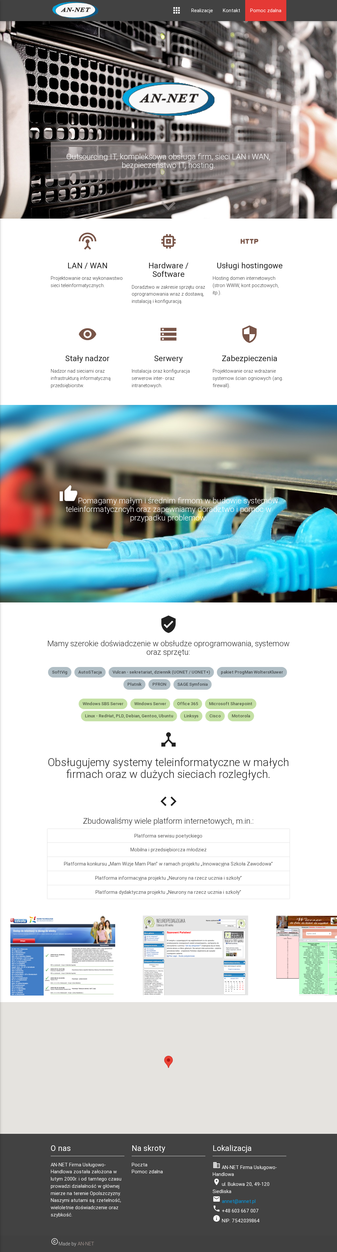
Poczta (139, 1164)
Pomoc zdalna (265, 10)
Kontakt (231, 10)
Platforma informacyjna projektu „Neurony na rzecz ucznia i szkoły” (168, 878)
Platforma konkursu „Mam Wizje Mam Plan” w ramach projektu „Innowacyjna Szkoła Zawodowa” (168, 864)
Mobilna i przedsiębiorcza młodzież (168, 849)
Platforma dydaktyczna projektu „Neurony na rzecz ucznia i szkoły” (168, 892)
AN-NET (86, 1243)
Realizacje (202, 10)
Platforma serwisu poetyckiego (168, 836)
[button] (168, 1062)
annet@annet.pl (239, 1201)
